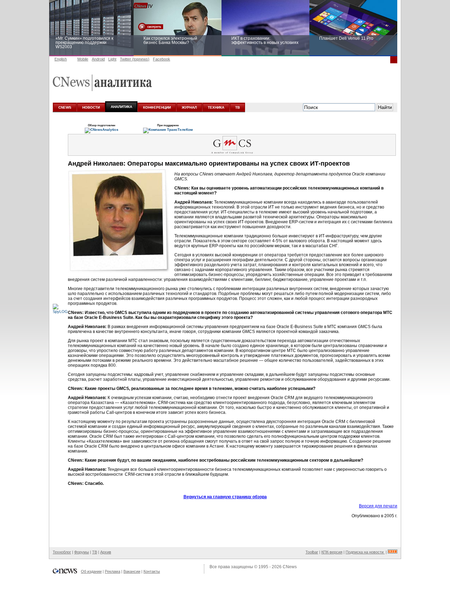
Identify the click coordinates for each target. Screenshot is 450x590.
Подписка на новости (365, 552)
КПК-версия (331, 552)
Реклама (112, 571)
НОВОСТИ (91, 107)
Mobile (82, 59)
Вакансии (131, 571)
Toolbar (312, 552)
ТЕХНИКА (216, 107)
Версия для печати (378, 506)
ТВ (237, 107)
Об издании (91, 571)
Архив (105, 552)
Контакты (151, 571)
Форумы (81, 552)
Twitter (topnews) (134, 59)
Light (112, 59)
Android (98, 59)
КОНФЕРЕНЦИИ (157, 107)
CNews (290, 566)
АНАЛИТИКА (121, 107)
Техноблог (62, 552)
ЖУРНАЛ (189, 107)
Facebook (161, 59)
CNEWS (64, 107)
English (60, 59)
